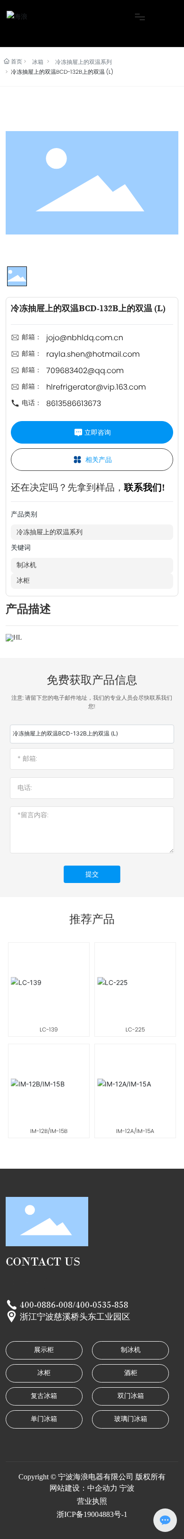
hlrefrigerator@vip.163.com (96, 387)
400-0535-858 (101, 1305)
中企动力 (102, 1488)
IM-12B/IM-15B (48, 1131)
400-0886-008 (46, 1305)
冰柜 (23, 580)
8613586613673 (73, 403)
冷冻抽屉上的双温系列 (83, 62)
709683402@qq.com (85, 370)
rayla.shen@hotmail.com (93, 354)
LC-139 (49, 1029)
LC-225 (135, 1029)
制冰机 (26, 565)
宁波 (126, 1488)
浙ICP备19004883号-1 (92, 1514)
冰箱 (37, 62)
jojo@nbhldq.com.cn (84, 337)
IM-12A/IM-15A (135, 1131)
